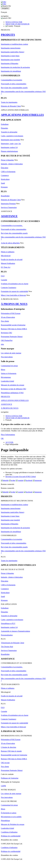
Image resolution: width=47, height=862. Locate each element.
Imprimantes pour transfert (10, 60)
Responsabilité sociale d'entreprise (13, 325)
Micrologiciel (5, 256)
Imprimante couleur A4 (9, 147)
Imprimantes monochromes (10, 48)
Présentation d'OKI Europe (10, 313)
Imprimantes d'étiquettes (9, 63)
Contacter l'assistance (8, 288)
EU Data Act (5, 267)
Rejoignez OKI (6, 333)
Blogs (3, 370)
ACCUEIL (9, 442)
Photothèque (5, 820)
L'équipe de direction (8, 747)
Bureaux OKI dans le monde (11, 751)
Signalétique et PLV (8, 623)
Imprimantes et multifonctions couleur (14, 44)
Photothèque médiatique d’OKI (12, 393)
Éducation (4, 168)
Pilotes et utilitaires (7, 252)
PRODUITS (8, 34)
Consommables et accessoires (11, 80)
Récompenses (6, 377)
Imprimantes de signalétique (11, 71)
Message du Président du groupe (12, 824)
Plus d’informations (8, 435)
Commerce (5, 175)
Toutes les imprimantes (9, 102)
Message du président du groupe (12, 385)
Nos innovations (7, 357)
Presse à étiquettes (7, 160)
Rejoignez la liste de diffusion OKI (13, 389)
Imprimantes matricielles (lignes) (12, 52)
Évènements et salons (8, 813)
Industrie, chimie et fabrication (12, 164)
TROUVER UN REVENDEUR (17, 24)
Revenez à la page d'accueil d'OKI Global (20, 477)
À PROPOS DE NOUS (14, 303)
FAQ (3, 276)
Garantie (4, 280)
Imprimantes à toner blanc (10, 56)
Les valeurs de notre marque (11, 353)
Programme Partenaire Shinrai (11, 337)
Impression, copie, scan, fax (11, 144)
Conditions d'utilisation (9, 832)
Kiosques (4, 187)
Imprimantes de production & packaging (15, 67)
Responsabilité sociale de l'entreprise (14, 755)
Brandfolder (5, 196)
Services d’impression (9, 207)
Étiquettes (4, 128)
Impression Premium (8, 204)
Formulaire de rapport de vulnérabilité (14, 291)
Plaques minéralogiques (9, 151)
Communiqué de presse (9, 366)
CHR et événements (8, 172)
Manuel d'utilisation (8, 263)
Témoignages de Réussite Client (12, 643)
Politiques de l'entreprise (9, 778)
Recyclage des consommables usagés (14, 88)
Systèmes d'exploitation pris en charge (14, 284)
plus (2, 344)
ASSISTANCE (9, 216)
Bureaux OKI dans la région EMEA (14, 329)
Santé (3, 183)
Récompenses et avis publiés (11, 817)
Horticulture (5, 179)
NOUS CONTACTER (13, 22)
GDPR (3, 786)
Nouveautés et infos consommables (13, 84)
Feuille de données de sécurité (11, 259)
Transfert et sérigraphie (9, 132)
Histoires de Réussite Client (11, 106)
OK (2, 438)
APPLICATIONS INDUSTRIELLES (22, 114)
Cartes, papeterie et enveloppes (12, 136)
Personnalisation (7, 635)
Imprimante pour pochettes (10, 140)
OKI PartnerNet (6, 340)
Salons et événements (8, 373)
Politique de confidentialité (10, 836)
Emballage (5, 124)
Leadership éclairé (7, 381)
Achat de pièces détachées (10, 243)
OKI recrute (5, 763)
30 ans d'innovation (8, 317)
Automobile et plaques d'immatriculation (15, 631)
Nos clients (5, 321)
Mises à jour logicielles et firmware (13, 295)
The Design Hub (7, 647)
